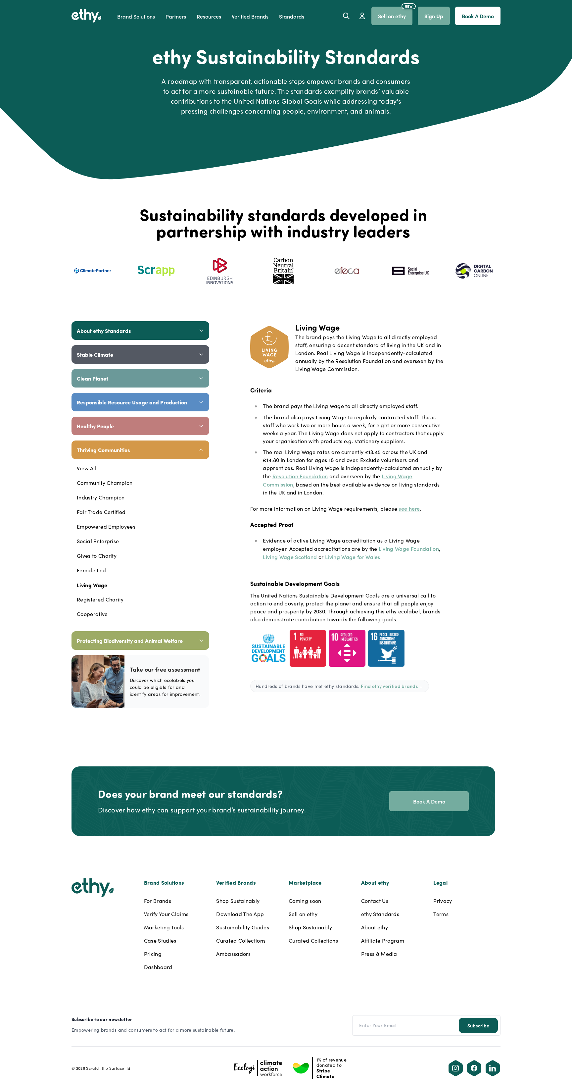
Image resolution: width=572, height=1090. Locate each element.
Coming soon (305, 900)
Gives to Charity (97, 555)
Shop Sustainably (238, 900)
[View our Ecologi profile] (258, 1068)
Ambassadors (233, 953)
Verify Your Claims (166, 913)
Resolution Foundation (300, 476)
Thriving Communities (103, 449)
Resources (209, 16)
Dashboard (158, 966)
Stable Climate (95, 354)
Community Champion (105, 482)
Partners (176, 16)
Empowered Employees (106, 526)
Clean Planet (92, 378)
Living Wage (92, 585)
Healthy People (95, 426)
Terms (441, 913)
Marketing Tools (164, 927)
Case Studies (160, 940)
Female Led (91, 570)
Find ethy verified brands (392, 686)
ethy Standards (380, 913)
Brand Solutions (136, 16)
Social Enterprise (98, 541)
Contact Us (374, 900)
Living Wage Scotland (290, 556)
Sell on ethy (303, 913)
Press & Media (379, 953)
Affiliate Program (382, 940)
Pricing (153, 953)
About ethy (374, 927)
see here (409, 508)
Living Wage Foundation (409, 548)
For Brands (157, 900)
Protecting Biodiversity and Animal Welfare (130, 640)
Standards (291, 16)
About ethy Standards (104, 330)
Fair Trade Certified (101, 511)
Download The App (240, 913)
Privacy (442, 900)
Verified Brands (250, 16)
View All (86, 468)
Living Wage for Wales (352, 556)
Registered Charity (100, 599)
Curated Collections (240, 940)
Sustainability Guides (242, 927)
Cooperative (92, 613)
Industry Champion (100, 497)
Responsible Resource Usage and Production (132, 402)
